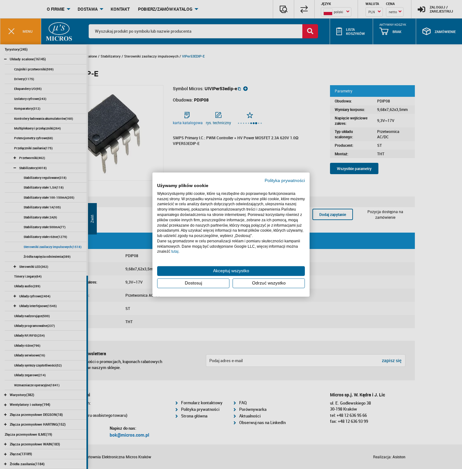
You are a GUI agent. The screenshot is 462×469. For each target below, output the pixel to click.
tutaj (175, 251)
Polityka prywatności (285, 180)
